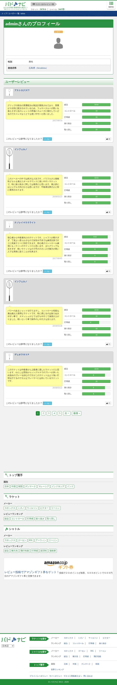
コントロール (17, 519)
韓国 (20, 486)
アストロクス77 (21, 90)
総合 (7, 519)
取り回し (51, 519)
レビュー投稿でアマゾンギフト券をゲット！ (31, 572)
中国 (13, 486)
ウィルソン (32, 508)
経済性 (44, 551)
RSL (31, 540)
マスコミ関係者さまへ (73, 676)
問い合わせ (88, 676)
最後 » (76, 413)
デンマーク (30, 486)
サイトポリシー (55, 676)
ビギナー (58, 32)
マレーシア (43, 486)
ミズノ (21, 508)
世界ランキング (57, 669)
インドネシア (58, 486)
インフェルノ (20, 149)
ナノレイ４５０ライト (25, 222)
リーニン (55, 508)
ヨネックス (10, 508)
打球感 (30, 519)
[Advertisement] (58, 446)
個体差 (53, 551)
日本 (7, 486)
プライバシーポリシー (39, 676)
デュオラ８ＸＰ (21, 354)
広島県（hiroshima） (38, 68)
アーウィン (40, 540)
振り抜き (40, 519)
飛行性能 (24, 551)
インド (70, 486)
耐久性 (14, 551)
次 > (67, 413)
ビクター (44, 508)
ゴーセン (22, 540)
